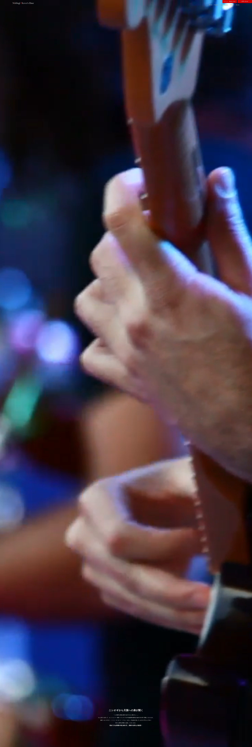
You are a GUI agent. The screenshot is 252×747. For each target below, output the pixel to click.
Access (237, 4)
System (216, 4)
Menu (231, 4)
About (210, 4)
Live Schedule (224, 4)
